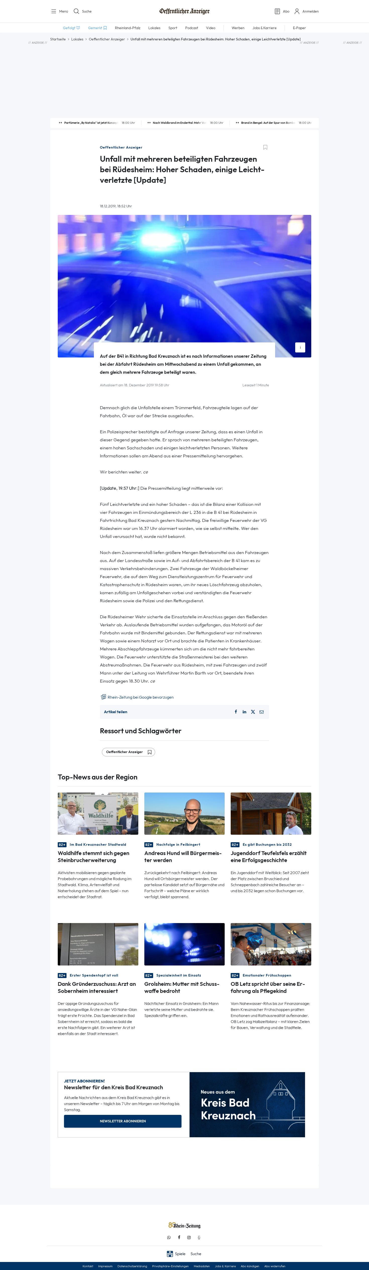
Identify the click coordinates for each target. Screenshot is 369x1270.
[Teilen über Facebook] (235, 712)
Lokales (77, 39)
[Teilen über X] (253, 712)
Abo (286, 11)
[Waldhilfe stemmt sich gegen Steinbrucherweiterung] (98, 813)
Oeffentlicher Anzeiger (107, 39)
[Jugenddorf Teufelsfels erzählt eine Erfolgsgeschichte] (271, 813)
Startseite (58, 39)
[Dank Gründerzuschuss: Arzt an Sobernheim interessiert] (98, 943)
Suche (87, 11)
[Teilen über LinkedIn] (244, 712)
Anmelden (310, 11)
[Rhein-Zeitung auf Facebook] (178, 1237)
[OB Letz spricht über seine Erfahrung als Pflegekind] (271, 943)
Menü (63, 11)
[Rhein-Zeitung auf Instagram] (189, 1237)
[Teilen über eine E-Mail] (261, 712)
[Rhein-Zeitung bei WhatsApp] (168, 1237)
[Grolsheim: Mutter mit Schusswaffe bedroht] (184, 943)
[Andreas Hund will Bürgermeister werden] (184, 813)
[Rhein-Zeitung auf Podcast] (199, 1237)
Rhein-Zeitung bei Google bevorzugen (140, 697)
